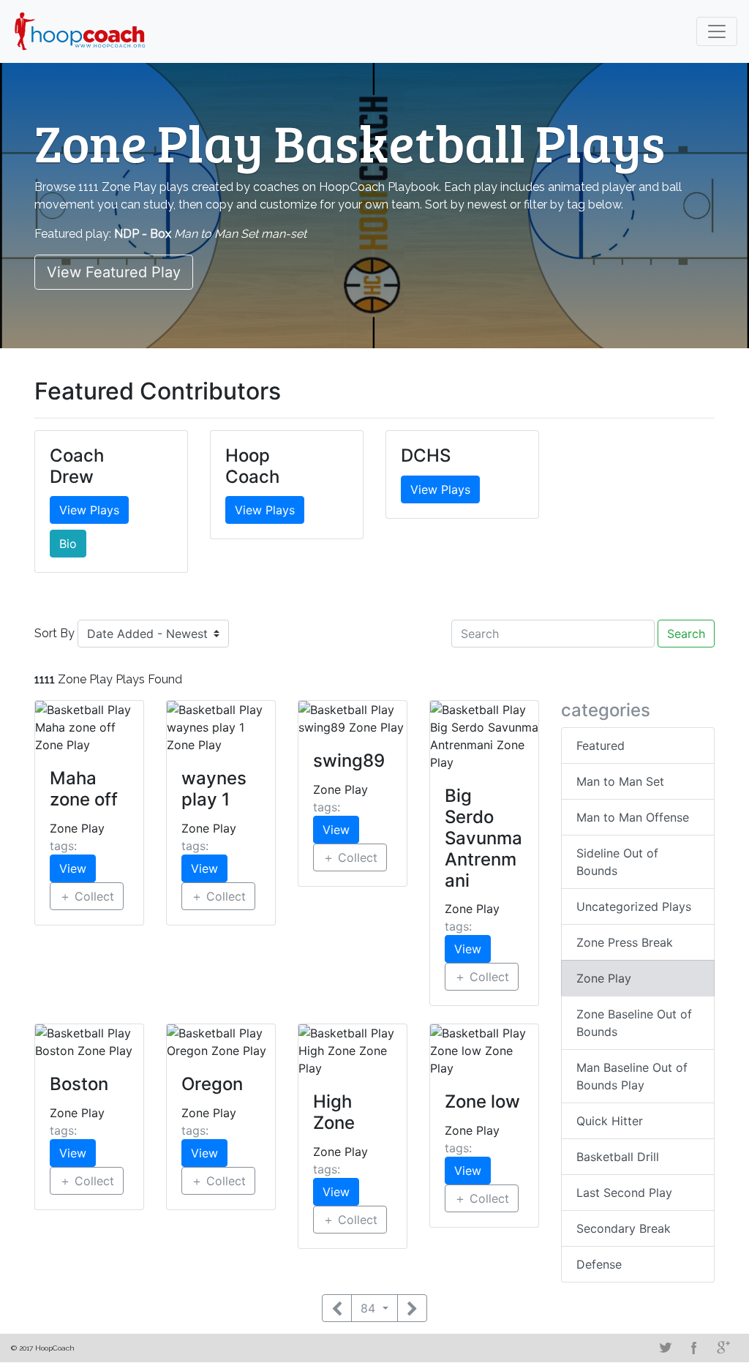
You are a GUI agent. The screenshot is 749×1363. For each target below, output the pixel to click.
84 (370, 1308)
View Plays (89, 510)
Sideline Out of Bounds (617, 862)
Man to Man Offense (632, 817)
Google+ (723, 1347)
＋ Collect (86, 896)
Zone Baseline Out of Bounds (634, 1023)
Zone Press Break (624, 942)
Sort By (54, 633)
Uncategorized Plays (633, 906)
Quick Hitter (609, 1121)
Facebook (694, 1347)
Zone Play (603, 978)
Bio (68, 543)
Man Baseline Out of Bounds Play (632, 1076)
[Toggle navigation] (716, 31)
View (72, 868)
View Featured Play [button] (114, 272)
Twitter (665, 1347)
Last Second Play (624, 1192)
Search (686, 633)
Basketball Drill (617, 1156)
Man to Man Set (620, 781)
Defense (599, 1264)
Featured (600, 745)
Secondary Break (623, 1228)
